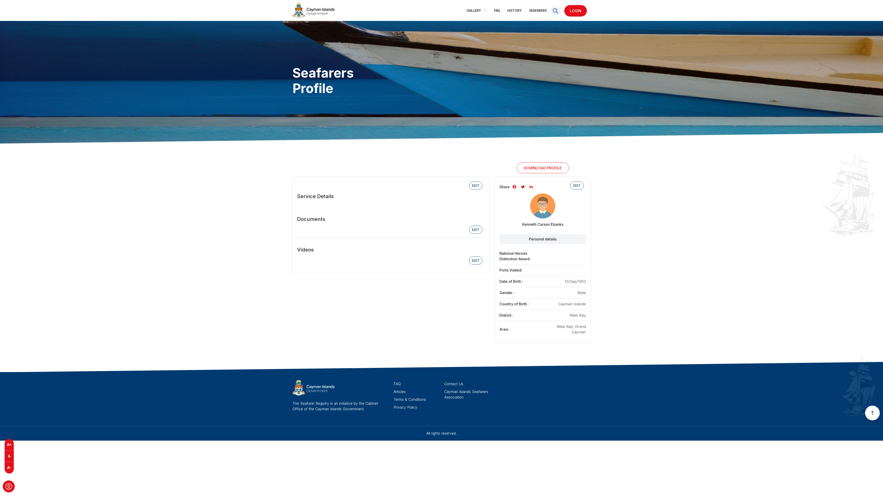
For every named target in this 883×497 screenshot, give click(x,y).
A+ (9, 444)
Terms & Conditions (410, 399)
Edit (475, 186)
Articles (400, 391)
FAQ (497, 10)
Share (504, 187)
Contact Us (453, 383)
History (514, 10)
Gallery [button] (474, 10)
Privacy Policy (405, 407)
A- (9, 467)
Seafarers (538, 10)
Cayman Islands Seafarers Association (466, 394)
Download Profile (543, 168)
